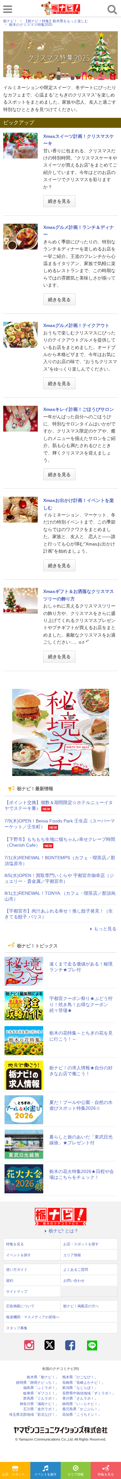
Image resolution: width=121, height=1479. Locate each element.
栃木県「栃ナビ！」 (43, 1377)
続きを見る (59, 201)
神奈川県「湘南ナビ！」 (39, 1404)
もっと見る (105, 928)
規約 (9, 1280)
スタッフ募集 (16, 1328)
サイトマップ (16, 1291)
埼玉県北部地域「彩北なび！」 (34, 1414)
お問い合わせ (74, 1280)
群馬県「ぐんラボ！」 (41, 1398)
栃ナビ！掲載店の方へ (81, 1306)
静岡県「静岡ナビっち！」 (37, 1382)
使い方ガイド (16, 1269)
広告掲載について (20, 1306)
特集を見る (106, 1474)
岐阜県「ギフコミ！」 (41, 1393)
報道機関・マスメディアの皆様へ (32, 1317)
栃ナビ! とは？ (63, 1230)
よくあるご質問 (75, 1269)
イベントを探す (45, 1474)
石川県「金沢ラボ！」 (41, 1409)
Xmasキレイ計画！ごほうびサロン (78, 409)
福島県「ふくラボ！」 (41, 1388)
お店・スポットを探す (16, 1474)
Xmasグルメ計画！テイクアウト (76, 325)
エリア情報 (75, 1474)
